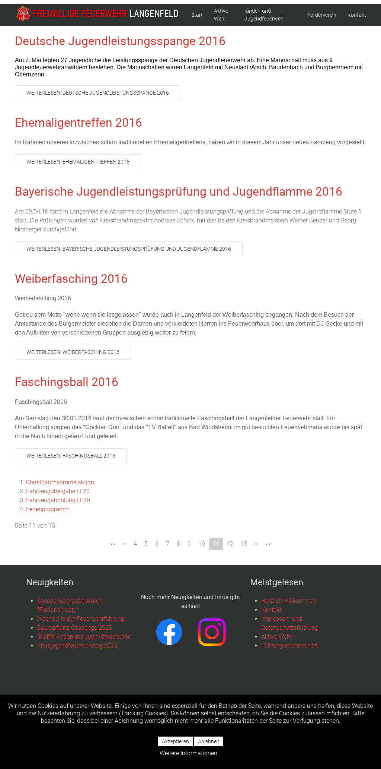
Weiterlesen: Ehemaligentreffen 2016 (77, 162)
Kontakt (357, 15)
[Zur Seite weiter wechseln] (256, 544)
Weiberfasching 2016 (71, 279)
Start (197, 15)
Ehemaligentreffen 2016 (78, 122)
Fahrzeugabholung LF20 (58, 500)
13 (244, 543)
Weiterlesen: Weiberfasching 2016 (72, 352)
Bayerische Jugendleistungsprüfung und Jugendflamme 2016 (178, 191)
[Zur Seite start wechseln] (112, 544)
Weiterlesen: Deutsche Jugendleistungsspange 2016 (97, 93)
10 (201, 543)
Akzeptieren (175, 741)
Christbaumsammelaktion (60, 482)
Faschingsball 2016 (66, 382)
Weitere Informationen (188, 753)
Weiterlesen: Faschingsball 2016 (70, 456)
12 (230, 543)
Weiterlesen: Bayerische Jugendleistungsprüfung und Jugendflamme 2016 (128, 249)
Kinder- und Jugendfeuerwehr (264, 15)
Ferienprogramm (48, 509)
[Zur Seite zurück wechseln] (124, 544)
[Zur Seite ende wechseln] (268, 544)
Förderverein (321, 15)
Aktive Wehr (221, 15)
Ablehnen (209, 741)
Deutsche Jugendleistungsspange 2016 (120, 41)
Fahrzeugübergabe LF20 (58, 491)
